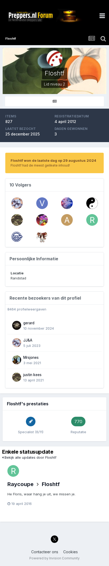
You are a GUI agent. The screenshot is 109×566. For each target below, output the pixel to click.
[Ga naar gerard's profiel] (16, 325)
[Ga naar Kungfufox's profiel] (17, 236)
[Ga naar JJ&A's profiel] (17, 203)
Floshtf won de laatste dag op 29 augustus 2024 (53, 160)
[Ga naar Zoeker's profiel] (67, 203)
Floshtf (51, 484)
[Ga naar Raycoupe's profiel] (92, 220)
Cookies (70, 552)
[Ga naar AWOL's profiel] (67, 220)
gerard (28, 323)
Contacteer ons (44, 552)
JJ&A (27, 340)
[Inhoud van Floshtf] (54, 101)
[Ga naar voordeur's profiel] (42, 203)
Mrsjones (31, 357)
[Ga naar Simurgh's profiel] (42, 220)
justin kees (32, 375)
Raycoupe (20, 484)
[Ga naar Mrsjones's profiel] (16, 359)
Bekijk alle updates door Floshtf (29, 457)
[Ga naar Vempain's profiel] (42, 236)
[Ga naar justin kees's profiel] (17, 220)
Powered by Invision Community (54, 558)
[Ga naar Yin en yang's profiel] (92, 203)
